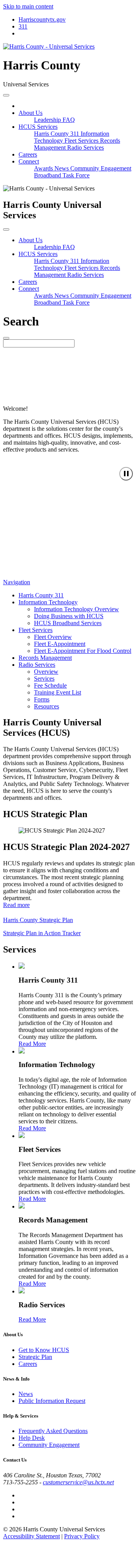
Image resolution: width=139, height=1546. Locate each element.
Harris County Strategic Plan (38, 920)
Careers (28, 154)
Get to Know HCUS (44, 1350)
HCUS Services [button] (38, 126)
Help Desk (32, 1438)
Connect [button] (29, 161)
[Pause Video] (126, 473)
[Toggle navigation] (6, 95)
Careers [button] (28, 281)
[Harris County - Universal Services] (49, 46)
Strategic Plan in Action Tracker (42, 933)
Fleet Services (82, 140)
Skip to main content (28, 6)
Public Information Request (52, 1401)
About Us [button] (30, 113)
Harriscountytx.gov (42, 19)
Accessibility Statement (31, 1536)
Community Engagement (100, 168)
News (62, 168)
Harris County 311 (57, 133)
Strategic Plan (35, 1357)
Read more (16, 905)
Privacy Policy (82, 1536)
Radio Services (85, 147)
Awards (44, 168)
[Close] (6, 229)
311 (23, 26)
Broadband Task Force (62, 175)
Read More (32, 1043)
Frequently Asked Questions (53, 1431)
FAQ (69, 119)
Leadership (48, 119)
